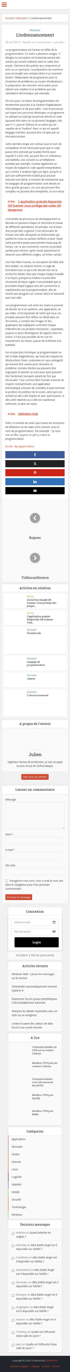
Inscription (22, 955)
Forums (56, 1366)
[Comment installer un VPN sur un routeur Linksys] (22, 1051)
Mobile (30, 596)
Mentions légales (19, 1366)
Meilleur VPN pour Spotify (42, 1096)
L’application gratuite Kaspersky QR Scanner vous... (40, 619)
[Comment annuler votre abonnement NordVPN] (22, 1083)
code (10, 446)
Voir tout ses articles (35, 777)
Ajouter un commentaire (37, 42)
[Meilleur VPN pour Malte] (22, 1115)
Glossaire (21, 18)
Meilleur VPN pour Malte (42, 1112)
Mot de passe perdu (42, 955)
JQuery (31, 678)
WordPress (51, 1360)
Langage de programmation (36, 663)
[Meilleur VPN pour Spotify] (22, 1099)
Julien (62, 42)
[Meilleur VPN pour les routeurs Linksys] (22, 1067)
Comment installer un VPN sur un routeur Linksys (44, 1050)
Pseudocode (34, 633)
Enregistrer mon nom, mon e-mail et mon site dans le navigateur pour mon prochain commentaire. (34, 884)
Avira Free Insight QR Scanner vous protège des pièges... (41, 603)
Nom (9, 834)
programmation (25, 446)
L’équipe (35, 1366)
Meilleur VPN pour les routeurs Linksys (44, 1064)
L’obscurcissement (37, 695)
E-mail (10, 849)
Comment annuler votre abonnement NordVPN (42, 1082)
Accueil (9, 18)
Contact (46, 1366)
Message (10, 799)
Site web (10, 865)
